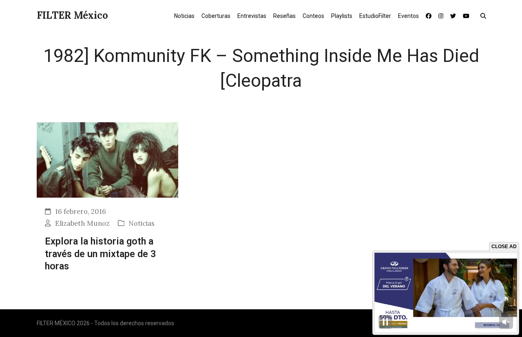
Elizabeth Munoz (82, 223)
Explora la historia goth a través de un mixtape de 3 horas (100, 254)
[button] (485, 15)
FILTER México (72, 15)
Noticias (141, 223)
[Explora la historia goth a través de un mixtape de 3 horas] (107, 159)
